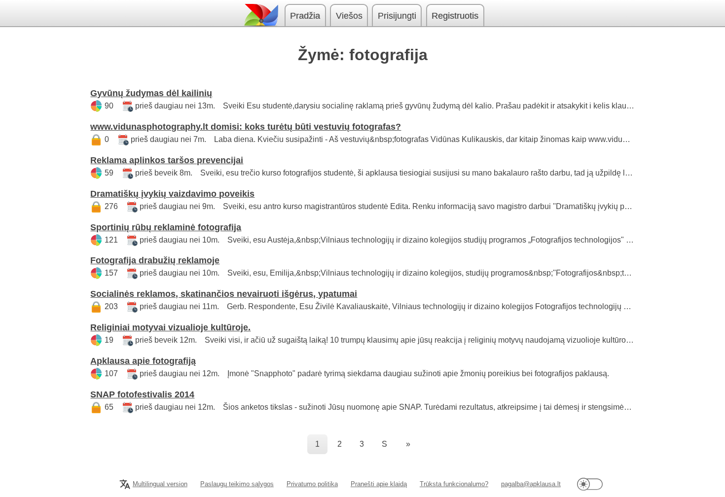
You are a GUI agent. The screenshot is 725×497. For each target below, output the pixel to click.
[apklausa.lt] (260, 15)
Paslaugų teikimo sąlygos (237, 484)
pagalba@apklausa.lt (531, 484)
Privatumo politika (312, 484)
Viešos (349, 16)
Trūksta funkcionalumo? (454, 484)
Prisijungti (397, 16)
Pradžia (305, 16)
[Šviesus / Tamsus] (590, 484)
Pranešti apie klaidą (379, 484)
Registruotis (455, 16)
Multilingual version (160, 484)
